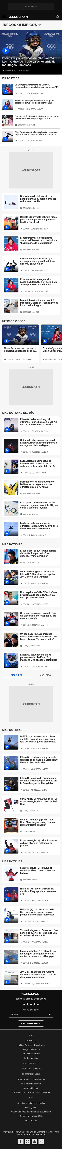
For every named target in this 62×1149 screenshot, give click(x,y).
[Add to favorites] (39, 24)
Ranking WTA (31, 1107)
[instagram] (41, 1141)
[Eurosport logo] (18, 17)
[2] (27, 1004)
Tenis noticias (31, 1120)
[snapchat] (34, 1141)
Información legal (31, 1088)
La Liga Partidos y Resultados (31, 1045)
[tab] (16, 675)
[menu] (57, 16)
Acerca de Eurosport (31, 1069)
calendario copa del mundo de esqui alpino (31, 1112)
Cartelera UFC (31, 1041)
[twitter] (27, 1141)
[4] (34, 1004)
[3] (31, 1004)
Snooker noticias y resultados (31, 1103)
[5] (38, 1004)
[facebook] (21, 1141)
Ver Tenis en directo (31, 1054)
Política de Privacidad (31, 1084)
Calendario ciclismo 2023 (31, 1116)
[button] (4, 17)
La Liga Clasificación (31, 1049)
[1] (24, 1004)
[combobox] (31, 1014)
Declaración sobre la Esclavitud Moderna (31, 1092)
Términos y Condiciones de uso (31, 1079)
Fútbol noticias (31, 1058)
